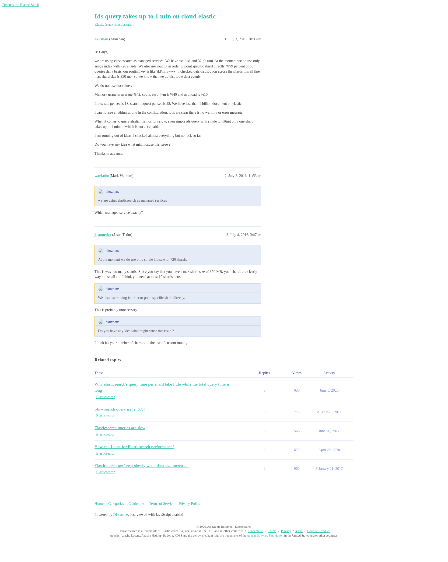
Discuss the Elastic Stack (20, 5)
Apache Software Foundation (265, 535)
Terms (272, 531)
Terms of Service (161, 504)
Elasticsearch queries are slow (119, 427)
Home (99, 504)
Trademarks (255, 531)
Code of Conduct (318, 531)
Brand (299, 531)
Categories (116, 504)
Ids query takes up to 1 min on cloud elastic (155, 16)
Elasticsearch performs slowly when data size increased (141, 465)
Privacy (286, 531)
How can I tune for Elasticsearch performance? (134, 446)
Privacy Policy (189, 504)
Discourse (120, 514)
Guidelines (136, 504)
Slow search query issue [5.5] (119, 409)
